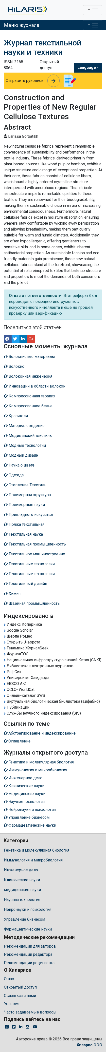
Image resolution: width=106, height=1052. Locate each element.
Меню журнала (21, 25)
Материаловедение (26, 425)
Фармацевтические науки (28, 929)
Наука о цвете (21, 465)
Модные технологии (27, 445)
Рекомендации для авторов (30, 946)
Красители (18, 415)
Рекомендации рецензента (29, 962)
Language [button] (86, 67)
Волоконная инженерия (30, 376)
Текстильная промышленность (37, 544)
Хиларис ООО (89, 1045)
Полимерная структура (29, 494)
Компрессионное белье (30, 406)
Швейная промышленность (34, 603)
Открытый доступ (20, 987)
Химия (14, 593)
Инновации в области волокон (36, 386)
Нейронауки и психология (27, 909)
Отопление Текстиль (27, 485)
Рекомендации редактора (28, 954)
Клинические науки (22, 879)
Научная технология (22, 899)
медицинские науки (22, 889)
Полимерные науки (26, 504)
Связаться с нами (20, 995)
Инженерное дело (21, 870)
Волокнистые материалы (31, 356)
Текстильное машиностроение (36, 554)
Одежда (16, 475)
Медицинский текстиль (30, 435)
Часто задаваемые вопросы (30, 1012)
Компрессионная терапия (31, 396)
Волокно (16, 366)
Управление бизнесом (24, 919)
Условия (11, 1003)
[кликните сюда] (27, 10)
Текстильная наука (25, 534)
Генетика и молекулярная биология (36, 850)
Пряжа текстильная (26, 524)
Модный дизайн (23, 455)
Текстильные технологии (31, 564)
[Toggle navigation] (92, 10)
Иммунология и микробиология (33, 860)
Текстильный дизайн (27, 583)
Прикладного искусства (30, 514)
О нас (9, 978)
